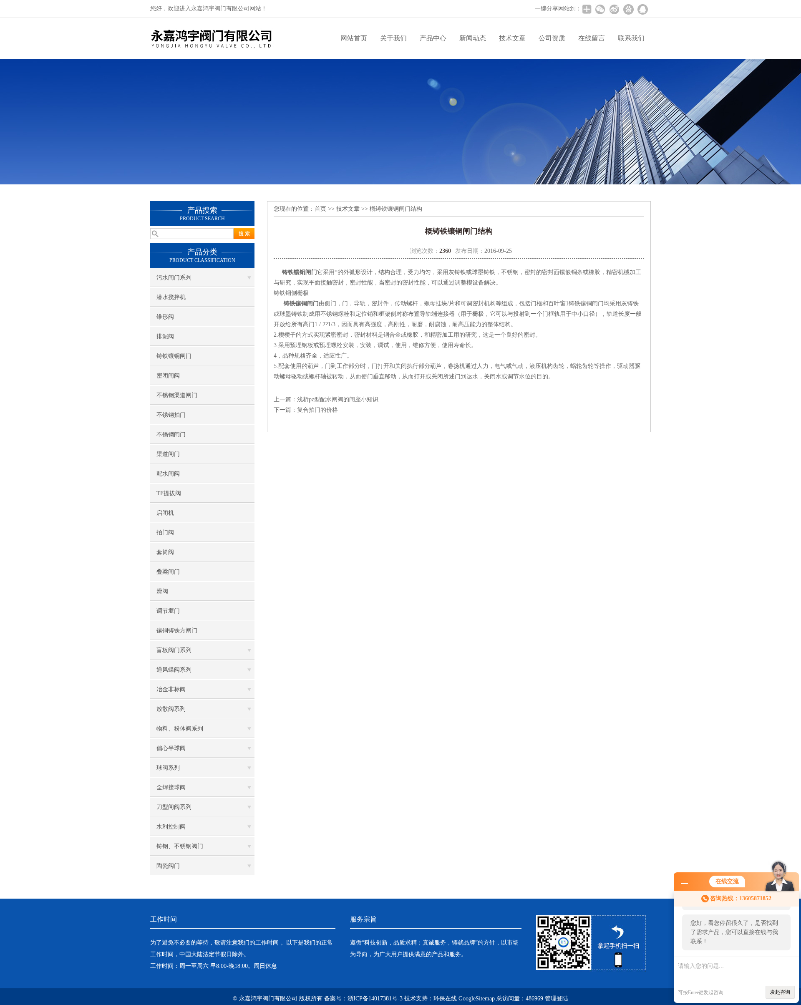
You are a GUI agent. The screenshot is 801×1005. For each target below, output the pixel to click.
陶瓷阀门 (168, 866)
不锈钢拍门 (171, 415)
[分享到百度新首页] (628, 9)
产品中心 (433, 38)
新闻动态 (472, 38)
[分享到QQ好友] (642, 9)
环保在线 (445, 998)
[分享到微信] (600, 9)
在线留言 (591, 38)
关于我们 (393, 38)
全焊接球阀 (171, 787)
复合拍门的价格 (317, 410)
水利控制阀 (171, 827)
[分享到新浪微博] (614, 9)
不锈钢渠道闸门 (176, 395)
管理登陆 (556, 998)
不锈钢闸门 (171, 434)
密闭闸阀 (168, 376)
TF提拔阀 (168, 493)
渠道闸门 (168, 454)
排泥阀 (165, 336)
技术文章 (512, 38)
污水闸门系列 (173, 278)
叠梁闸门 (168, 572)
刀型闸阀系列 (173, 807)
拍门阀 (165, 532)
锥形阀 (165, 317)
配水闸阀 (168, 474)
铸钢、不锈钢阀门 (179, 846)
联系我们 (631, 38)
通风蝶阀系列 (173, 670)
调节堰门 (168, 611)
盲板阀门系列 (173, 650)
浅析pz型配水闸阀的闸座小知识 (337, 399)
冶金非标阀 (171, 689)
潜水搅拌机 (171, 297)
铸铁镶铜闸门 (173, 356)
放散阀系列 (171, 709)
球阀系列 (168, 768)
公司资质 (552, 38)
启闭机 (165, 513)
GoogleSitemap (476, 998)
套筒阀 (165, 552)
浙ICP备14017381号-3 (375, 998)
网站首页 (353, 38)
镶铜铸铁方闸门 (176, 630)
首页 (320, 209)
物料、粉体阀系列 (179, 728)
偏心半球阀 (171, 748)
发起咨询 (780, 992)
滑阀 (162, 591)
